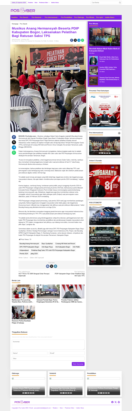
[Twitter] (51, 266)
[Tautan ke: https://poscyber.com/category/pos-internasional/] (119, 133)
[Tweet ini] (75, 40)
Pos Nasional (28, 41)
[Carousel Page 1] (100, 153)
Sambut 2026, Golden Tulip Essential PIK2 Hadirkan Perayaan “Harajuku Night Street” (108, 68)
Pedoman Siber (69, 408)
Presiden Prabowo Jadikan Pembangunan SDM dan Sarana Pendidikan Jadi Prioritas (71, 301)
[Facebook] (47, 266)
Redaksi (55, 408)
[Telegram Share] (78, 40)
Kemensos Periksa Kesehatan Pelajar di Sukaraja (21, 322)
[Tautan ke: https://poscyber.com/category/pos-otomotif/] (119, 203)
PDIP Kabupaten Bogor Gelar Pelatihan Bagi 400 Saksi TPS (69, 274)
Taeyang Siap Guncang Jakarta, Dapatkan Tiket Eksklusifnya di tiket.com (109, 79)
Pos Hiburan (21, 41)
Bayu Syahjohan (47, 243)
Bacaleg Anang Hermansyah (29, 243)
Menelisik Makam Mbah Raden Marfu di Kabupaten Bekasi (104, 50)
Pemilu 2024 (24, 253)
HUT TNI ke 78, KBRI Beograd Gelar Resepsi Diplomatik (34, 274)
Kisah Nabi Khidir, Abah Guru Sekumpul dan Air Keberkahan (109, 58)
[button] (120, 2)
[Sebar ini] (71, 40)
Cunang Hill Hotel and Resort (65, 243)
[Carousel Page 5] (110, 153)
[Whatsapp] (82, 40)
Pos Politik (43, 41)
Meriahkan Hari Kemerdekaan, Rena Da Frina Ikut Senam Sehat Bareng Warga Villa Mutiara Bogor (27, 389)
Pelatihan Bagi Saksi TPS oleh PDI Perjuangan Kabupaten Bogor (53, 250)
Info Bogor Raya (47, 247)
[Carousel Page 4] (107, 153)
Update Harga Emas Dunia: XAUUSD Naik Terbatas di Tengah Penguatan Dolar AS (104, 149)
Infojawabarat (24, 250)
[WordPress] (55, 266)
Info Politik (76, 247)
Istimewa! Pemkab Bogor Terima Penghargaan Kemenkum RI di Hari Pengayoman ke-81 (48, 301)
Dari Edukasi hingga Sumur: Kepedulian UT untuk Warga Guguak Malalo (103, 389)
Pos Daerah (15, 41)
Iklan (61, 408)
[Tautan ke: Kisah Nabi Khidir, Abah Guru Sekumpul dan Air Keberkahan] (93, 60)
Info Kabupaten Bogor (62, 247)
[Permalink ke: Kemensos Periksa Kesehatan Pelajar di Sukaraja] (23, 312)
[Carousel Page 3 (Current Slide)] (105, 153)
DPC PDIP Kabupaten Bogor (29, 247)
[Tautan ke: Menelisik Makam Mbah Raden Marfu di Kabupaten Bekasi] (104, 37)
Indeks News (80, 408)
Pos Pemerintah (36, 41)
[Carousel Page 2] (102, 153)
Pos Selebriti (50, 41)
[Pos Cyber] (22, 10)
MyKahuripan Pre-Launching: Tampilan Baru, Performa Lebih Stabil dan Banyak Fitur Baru (22, 301)
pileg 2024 (34, 253)
